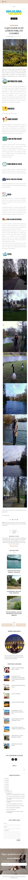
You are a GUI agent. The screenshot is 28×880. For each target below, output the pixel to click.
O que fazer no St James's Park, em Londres (15, 794)
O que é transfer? (15, 693)
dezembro (8, 791)
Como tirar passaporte (10, 809)
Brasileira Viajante (10, 36)
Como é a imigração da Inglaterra (13, 807)
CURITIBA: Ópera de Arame (17, 702)
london (17, 522)
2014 (6, 787)
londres (20, 522)
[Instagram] (16, 759)
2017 (6, 782)
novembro (8, 792)
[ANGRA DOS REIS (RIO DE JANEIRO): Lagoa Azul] (14, 561)
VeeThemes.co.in (14, 877)
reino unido (18, 523)
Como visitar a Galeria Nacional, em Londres (15, 796)
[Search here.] (14, 6)
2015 (6, 786)
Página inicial (14, 624)
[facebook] (12, 869)
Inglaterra (13, 522)
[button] (4, 1)
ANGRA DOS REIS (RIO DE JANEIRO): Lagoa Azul (14, 571)
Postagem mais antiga (21, 625)
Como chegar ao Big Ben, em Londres (14, 803)
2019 (6, 778)
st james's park (4, 525)
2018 (6, 780)
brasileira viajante (14, 25)
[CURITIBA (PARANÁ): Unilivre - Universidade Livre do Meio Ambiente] (14, 602)
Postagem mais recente (5, 625)
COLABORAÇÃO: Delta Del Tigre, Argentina (14, 592)
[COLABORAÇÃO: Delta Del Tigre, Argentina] (14, 582)
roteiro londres (23, 523)
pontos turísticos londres (10, 523)
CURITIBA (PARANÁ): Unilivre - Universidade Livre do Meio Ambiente (14, 614)
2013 (6, 789)
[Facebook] (12, 759)
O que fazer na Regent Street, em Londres (15, 805)
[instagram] (15, 869)
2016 (6, 784)
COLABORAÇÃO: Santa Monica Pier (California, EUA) (17, 712)
